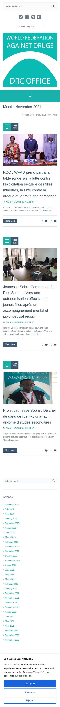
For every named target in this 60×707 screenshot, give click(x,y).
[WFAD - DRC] (30, 60)
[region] (30, 680)
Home (37, 115)
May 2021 (9, 621)
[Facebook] (27, 17)
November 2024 (12, 504)
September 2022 (12, 560)
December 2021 (12, 593)
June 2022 (9, 570)
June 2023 (9, 532)
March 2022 (10, 579)
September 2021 (12, 607)
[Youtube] (33, 17)
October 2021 (11, 602)
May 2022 (9, 574)
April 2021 (9, 626)
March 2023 (10, 537)
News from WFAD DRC (24, 202)
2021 (44, 115)
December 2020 (12, 635)
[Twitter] (20, 17)
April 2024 (9, 514)
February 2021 (11, 630)
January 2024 (11, 518)
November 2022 (12, 551)
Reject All (30, 700)
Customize (30, 692)
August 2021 (10, 612)
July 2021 (9, 616)
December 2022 (12, 546)
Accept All (30, 683)
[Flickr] (39, 17)
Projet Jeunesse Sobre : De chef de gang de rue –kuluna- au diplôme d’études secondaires (29, 416)
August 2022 (10, 565)
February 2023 (11, 542)
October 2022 (11, 556)
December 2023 (12, 523)
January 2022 (11, 588)
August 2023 (10, 528)
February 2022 (11, 584)
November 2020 (12, 640)
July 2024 (9, 509)
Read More (10, 221)
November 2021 (12, 598)
